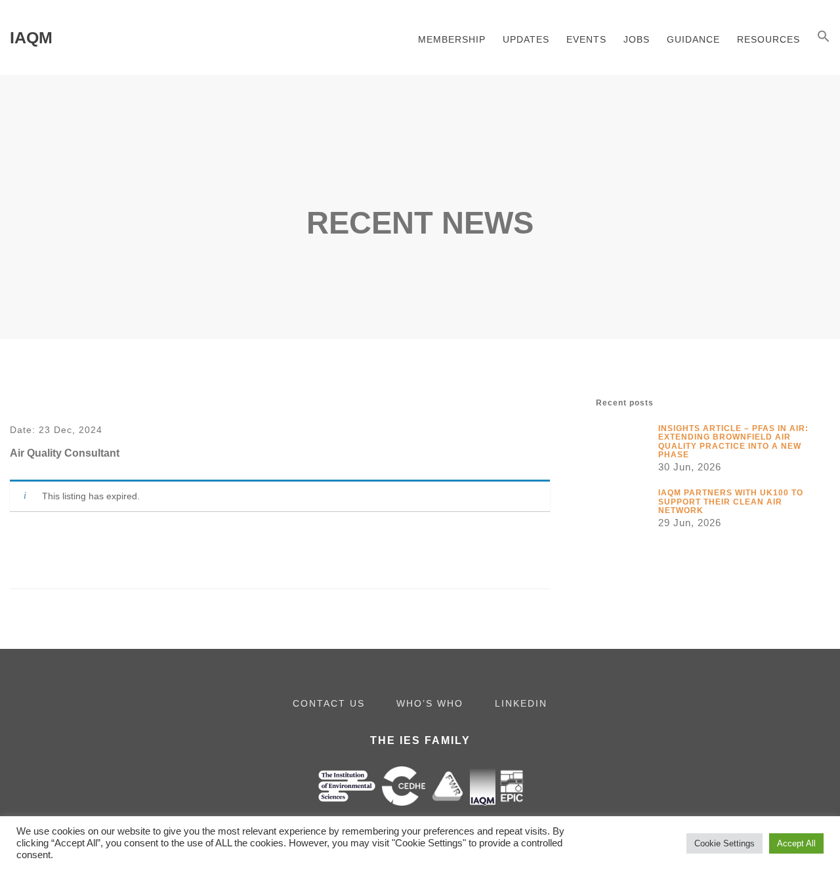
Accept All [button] (796, 843)
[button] (823, 37)
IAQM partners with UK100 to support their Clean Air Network (730, 501)
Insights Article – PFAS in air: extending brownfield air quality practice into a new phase (733, 441)
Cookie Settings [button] (724, 843)
